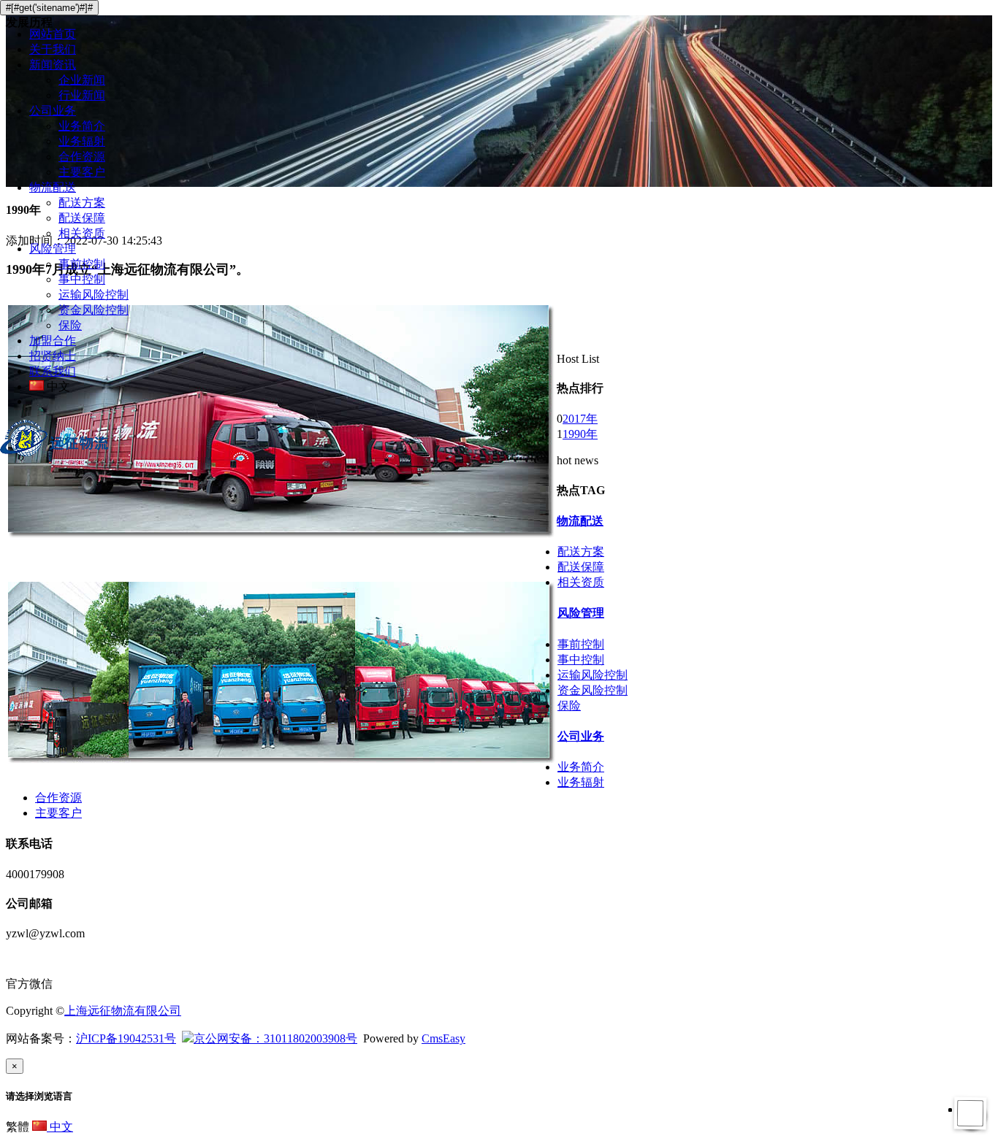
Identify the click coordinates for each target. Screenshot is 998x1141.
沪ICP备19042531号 (126, 1038)
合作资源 (81, 156)
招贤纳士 (52, 356)
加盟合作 (52, 340)
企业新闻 (81, 80)
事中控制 (81, 279)
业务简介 (81, 126)
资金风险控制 (93, 310)
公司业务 (52, 110)
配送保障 (81, 218)
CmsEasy (443, 1038)
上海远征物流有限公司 (122, 1010)
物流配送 (52, 187)
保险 (70, 325)
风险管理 (52, 248)
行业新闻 (81, 95)
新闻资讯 (52, 64)
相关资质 (81, 233)
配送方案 (81, 202)
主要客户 (81, 172)
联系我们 (52, 371)
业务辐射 (81, 141)
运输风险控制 (93, 294)
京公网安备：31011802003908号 (275, 1038)
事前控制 (81, 264)
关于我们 (52, 49)
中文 (60, 1127)
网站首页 (52, 34)
